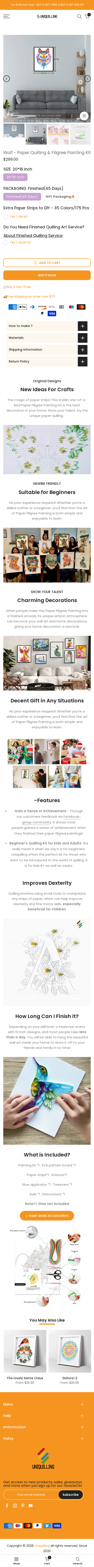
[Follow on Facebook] (7, 1505)
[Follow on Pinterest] (22, 1505)
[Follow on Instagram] (15, 1505)
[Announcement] (48, 5)
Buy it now (47, 275)
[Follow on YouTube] (30, 1505)
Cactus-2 (74, 1378)
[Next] (87, 78)
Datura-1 (29, 1378)
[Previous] (6, 78)
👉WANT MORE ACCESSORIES (47, 1216)
